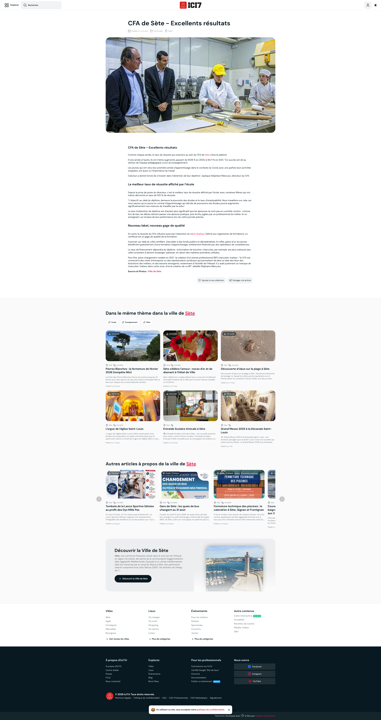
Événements (199, 611)
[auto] (375, 5)
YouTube (257, 681)
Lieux (152, 611)
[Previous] (99, 499)
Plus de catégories (161, 639)
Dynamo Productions (265, 715)
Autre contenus (244, 611)
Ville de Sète (154, 271)
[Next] (282, 499)
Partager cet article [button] (242, 280)
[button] (211, 280)
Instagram (257, 674)
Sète (207, 154)
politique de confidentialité (210, 709)
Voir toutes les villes (119, 639)
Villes (109, 611)
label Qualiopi (197, 234)
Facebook (256, 666)
